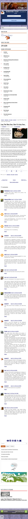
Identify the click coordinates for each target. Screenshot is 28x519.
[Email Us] (20, 441)
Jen (5, 269)
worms (14, 119)
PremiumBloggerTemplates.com (8, 516)
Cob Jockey (6, 63)
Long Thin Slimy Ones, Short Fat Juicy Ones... (13, 124)
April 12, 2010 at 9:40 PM (16, 235)
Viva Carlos (6, 87)
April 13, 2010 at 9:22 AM (16, 292)
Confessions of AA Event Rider (10, 94)
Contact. (5, 52)
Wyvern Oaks (6, 98)
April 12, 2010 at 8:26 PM (12, 213)
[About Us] (6, 39)
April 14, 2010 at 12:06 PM (13, 331)
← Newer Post (4, 180)
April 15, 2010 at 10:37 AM (12, 393)
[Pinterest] (13, 441)
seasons (6, 119)
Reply (5, 195)
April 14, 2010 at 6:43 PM (16, 386)
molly (5, 213)
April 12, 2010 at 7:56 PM (16, 199)
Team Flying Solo (11, 511)
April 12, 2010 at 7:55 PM (15, 190)
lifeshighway (7, 190)
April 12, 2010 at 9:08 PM (14, 225)
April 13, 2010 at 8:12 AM (11, 277)
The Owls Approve (7, 114)
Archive (12, 446)
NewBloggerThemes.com (21, 516)
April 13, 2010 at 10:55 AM (16, 303)
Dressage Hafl (7, 106)
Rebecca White (7, 199)
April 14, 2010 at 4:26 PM (12, 370)
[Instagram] (10, 441)
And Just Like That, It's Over (7, 451)
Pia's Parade (6, 110)
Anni (5, 370)
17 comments (17, 126)
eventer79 (4, 126)
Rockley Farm (6, 67)
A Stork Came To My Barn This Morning (9, 449)
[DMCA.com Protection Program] (5, 495)
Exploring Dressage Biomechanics (11, 59)
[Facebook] (15, 441)
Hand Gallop (6, 75)
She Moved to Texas (8, 90)
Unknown (6, 225)
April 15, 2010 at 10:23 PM (12, 407)
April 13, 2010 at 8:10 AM (11, 269)
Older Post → (24, 180)
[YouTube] (8, 441)
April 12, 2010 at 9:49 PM (12, 254)
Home (2, 119)
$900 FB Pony (6, 55)
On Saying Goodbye (5, 454)
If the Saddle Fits (7, 79)
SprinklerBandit (7, 71)
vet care (10, 119)
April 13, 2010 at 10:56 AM (16, 320)
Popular (3, 446)
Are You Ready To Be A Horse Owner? (9, 458)
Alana (5, 393)
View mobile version (14, 182)
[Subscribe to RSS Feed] (18, 441)
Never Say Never (4, 456)
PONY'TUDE (6, 83)
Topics (7, 446)
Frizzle (5, 331)
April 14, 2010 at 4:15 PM (16, 358)
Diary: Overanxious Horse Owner (10, 102)
